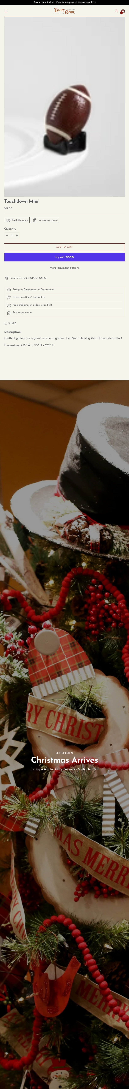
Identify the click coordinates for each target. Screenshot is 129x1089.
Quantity (10, 228)
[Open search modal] (116, 11)
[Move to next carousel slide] (122, 363)
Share (12, 323)
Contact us (39, 297)
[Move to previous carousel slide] (115, 363)
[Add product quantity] (7, 236)
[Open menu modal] (6, 11)
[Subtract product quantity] (17, 236)
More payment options (64, 267)
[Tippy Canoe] (64, 11)
